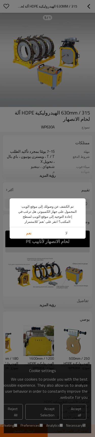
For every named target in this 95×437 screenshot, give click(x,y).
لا (66, 233)
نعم (28, 233)
